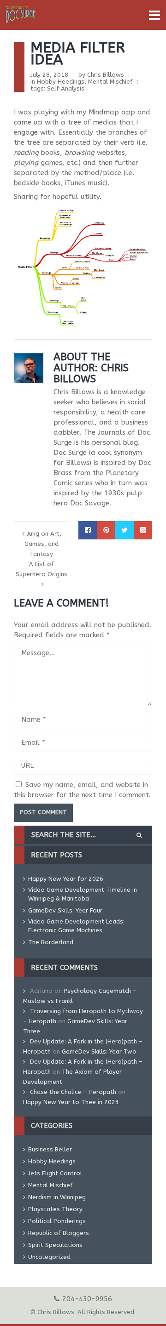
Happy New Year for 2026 (65, 878)
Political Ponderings (57, 1221)
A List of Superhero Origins (41, 569)
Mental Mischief (110, 81)
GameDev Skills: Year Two (99, 1051)
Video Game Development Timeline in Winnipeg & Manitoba (82, 894)
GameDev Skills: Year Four (65, 910)
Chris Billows (105, 74)
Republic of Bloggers (58, 1233)
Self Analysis (65, 88)
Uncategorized (49, 1256)
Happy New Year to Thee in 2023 (71, 1102)
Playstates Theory (55, 1209)
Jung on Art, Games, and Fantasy (42, 543)
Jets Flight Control (55, 1173)
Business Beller (50, 1149)
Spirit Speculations (55, 1244)
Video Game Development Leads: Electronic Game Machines (76, 926)
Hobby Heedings (60, 81)
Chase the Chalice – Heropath (73, 1091)
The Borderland (50, 942)
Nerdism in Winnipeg (57, 1197)
